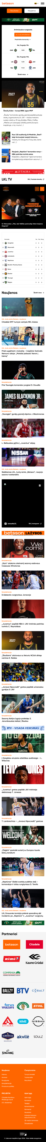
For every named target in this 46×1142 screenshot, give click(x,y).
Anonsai (4, 1077)
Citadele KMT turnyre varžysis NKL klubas (20, 322)
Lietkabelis (10, 256)
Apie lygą (27, 1097)
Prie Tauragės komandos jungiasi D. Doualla (21, 385)
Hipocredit (10, 247)
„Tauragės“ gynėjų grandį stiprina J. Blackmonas (23, 414)
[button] (42, 189)
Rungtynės (5, 1080)
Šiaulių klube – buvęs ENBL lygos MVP (18, 111)
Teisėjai (27, 1103)
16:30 (23, 62)
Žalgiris (9, 282)
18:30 (23, 50)
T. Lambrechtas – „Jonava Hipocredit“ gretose (22, 821)
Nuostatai (27, 1112)
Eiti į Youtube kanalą (35, 179)
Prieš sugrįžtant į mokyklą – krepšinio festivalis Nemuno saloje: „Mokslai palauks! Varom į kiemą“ (22, 353)
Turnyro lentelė (29, 1074)
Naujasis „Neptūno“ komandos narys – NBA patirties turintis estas (27, 153)
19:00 (23, 68)
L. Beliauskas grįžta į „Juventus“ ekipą (18, 443)
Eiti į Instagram (34, 524)
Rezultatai (14, 11)
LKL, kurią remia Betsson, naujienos (14, 319)
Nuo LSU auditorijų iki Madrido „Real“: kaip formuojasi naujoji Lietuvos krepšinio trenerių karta (27, 136)
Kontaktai (27, 1100)
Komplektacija (7, 382)
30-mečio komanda (31, 1120)
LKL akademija (7, 1102)
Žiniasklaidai (28, 1123)
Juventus (10, 251)
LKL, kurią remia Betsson (23, 34)
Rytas (9, 269)
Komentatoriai (29, 1106)
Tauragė (10, 278)
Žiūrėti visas (22, 74)
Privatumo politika (8, 1086)
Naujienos (32, 11)
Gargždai (10, 243)
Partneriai (27, 1109)
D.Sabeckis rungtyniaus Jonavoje (16, 595)
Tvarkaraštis (28, 1077)
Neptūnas (10, 260)
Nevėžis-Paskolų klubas (14, 265)
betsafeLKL (12, 524)
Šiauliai (9, 273)
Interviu (4, 1074)
